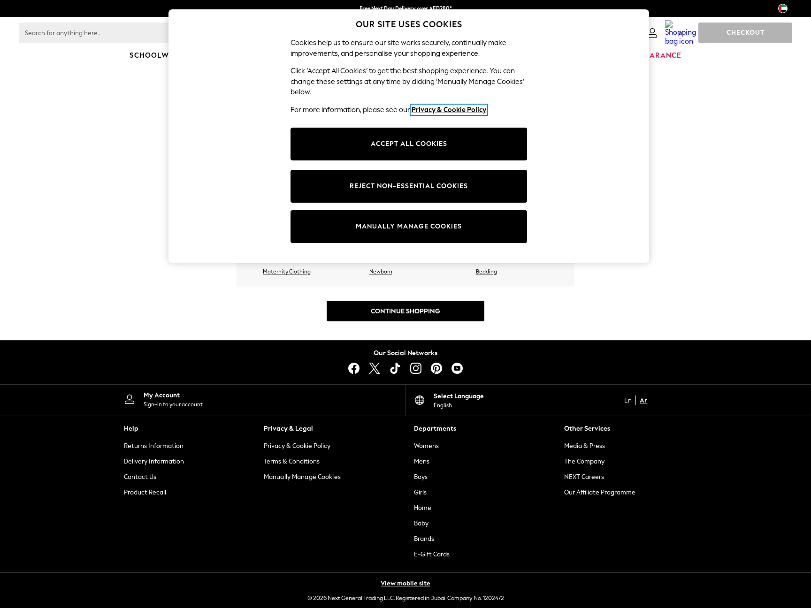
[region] (408, 136)
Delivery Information (154, 461)
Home (422, 508)
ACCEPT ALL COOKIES (409, 144)
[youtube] (457, 368)
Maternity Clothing (287, 271)
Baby (421, 523)
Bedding (486, 271)
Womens (426, 446)
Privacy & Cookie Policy (297, 446)
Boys (421, 477)
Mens (421, 461)
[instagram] (416, 368)
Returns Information (154, 446)
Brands (424, 539)
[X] (374, 368)
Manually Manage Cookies (302, 477)
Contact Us (140, 477)
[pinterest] (436, 368)
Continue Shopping (405, 311)
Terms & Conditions (292, 461)
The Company (584, 461)
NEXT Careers (584, 477)
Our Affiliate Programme (599, 492)
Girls (420, 492)
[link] (652, 33)
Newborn (380, 271)
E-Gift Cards (432, 554)
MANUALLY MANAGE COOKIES (409, 226)
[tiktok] (395, 368)
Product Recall (145, 492)
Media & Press (584, 446)
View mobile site (405, 583)
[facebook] (354, 368)
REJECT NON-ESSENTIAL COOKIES (409, 186)
